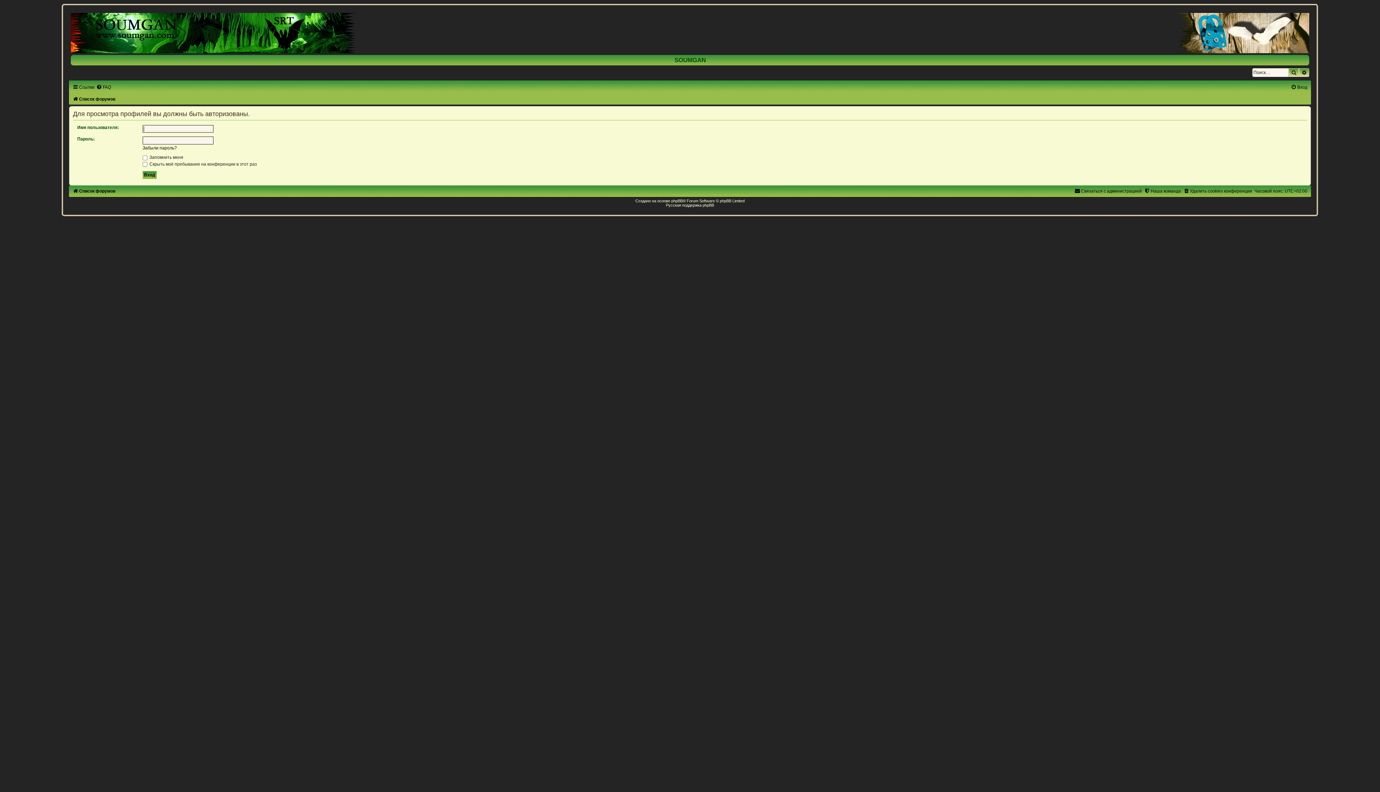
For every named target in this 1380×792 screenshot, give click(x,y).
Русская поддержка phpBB (690, 205)
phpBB (677, 201)
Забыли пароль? (160, 148)
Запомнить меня (165, 157)
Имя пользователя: (98, 127)
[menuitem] (103, 87)
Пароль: (86, 139)
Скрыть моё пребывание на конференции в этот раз (202, 164)
